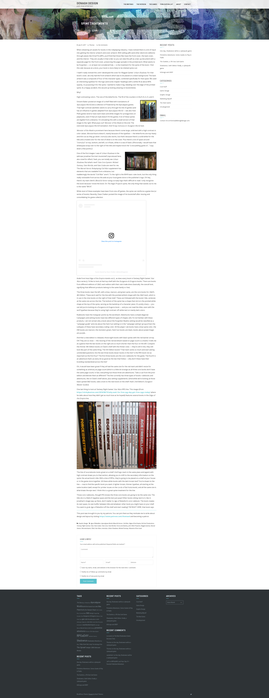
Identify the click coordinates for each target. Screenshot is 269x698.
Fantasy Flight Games (83, 526)
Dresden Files (80, 616)
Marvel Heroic (84, 628)
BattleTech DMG (93, 606)
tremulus (104, 528)
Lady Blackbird (86, 625)
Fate (92, 526)
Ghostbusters (92, 619)
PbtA (92, 528)
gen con (85, 619)
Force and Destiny (122, 526)
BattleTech (85, 606)
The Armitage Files (97, 644)
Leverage (97, 625)
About (178, 4)
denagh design (87, 3)
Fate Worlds (112, 526)
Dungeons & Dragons (89, 616)
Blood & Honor (117, 523)
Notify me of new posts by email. (93, 576)
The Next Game (165, 103)
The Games (153, 4)
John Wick (89, 622)
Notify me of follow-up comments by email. (96, 572)
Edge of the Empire (135, 523)
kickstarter (79, 625)
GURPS (97, 619)
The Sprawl (81, 647)
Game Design (164, 91)
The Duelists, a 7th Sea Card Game (172, 62)
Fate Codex (97, 526)
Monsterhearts (86, 528)
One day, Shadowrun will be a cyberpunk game (176, 51)
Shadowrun (82, 640)
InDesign (79, 622)
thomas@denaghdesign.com (180, 121)
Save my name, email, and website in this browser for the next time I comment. (109, 568)
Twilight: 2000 (90, 648)
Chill (97, 610)
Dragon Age (96, 613)
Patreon (92, 628)
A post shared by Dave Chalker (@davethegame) (111, 272)
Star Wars (98, 528)
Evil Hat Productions (147, 523)
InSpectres (84, 622)
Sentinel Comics (93, 636)
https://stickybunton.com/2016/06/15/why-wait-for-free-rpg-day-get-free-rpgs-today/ (113, 392)
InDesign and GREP (166, 72)
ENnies (98, 616)
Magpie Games (145, 526)
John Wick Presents (134, 526)
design (92, 613)
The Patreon (141, 4)
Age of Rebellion (96, 523)
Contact (187, 4)
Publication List (166, 4)
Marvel (78, 628)
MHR (89, 628)
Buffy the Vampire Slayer (88, 610)
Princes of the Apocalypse (92, 631)
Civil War (125, 523)
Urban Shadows (113, 528)
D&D (87, 613)
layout (93, 625)
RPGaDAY (82, 635)
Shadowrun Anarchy (94, 641)
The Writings (128, 4)
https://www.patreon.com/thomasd (115, 516)
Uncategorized (165, 107)
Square (91, 694)
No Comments (102, 45)
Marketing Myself (166, 99)
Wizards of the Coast (135, 528)
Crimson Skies (82, 613)
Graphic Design (83, 523)
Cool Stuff (163, 87)
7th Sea (79, 603)
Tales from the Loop (86, 644)
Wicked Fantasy (123, 528)
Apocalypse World (106, 523)
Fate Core (105, 526)
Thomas (91, 45)
